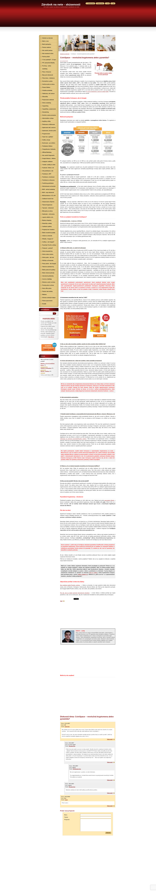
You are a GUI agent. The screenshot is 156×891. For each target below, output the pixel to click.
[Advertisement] (78, 22)
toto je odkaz (93, 572)
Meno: (65, 814)
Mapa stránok (100, 3)
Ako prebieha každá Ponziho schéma (70, 585)
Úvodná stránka (91, 3)
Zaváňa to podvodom (46, 368)
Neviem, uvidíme (45, 371)
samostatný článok (109, 500)
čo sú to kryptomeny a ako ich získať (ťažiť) (97, 91)
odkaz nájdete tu (82, 574)
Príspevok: (67, 819)
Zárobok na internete (64, 53)
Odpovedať (110, 739)
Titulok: (66, 817)
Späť (61, 601)
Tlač (113, 3)
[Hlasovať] (44, 367)
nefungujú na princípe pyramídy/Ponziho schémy (73, 438)
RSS (108, 3)
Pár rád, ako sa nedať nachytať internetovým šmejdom (75, 593)
